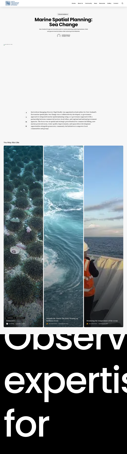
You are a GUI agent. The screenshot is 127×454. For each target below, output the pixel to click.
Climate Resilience (63, 14)
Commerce (10, 318)
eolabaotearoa (66, 35)
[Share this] (26, 112)
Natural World (20, 318)
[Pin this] (26, 126)
